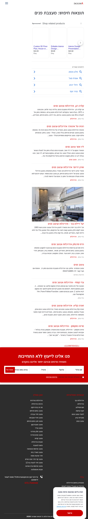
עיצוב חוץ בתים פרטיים (35, 421)
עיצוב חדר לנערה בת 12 (34, 463)
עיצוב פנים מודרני (36, 435)
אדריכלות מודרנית (36, 400)
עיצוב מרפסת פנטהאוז (35, 449)
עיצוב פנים (73, 160)
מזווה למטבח (38, 445)
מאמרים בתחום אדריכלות (75, 483)
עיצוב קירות (39, 438)
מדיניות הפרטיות (51, 377)
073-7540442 (31, 483)
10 (68, 346)
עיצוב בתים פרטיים (36, 411)
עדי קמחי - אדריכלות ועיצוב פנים (68, 282)
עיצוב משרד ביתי (37, 452)
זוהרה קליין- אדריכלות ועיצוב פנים (68, 305)
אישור (69, 513)
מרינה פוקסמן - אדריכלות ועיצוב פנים (66, 326)
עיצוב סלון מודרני (37, 431)
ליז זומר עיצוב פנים (74, 146)
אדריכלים (73, 119)
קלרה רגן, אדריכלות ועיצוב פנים (69, 105)
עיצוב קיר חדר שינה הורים (34, 459)
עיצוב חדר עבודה (37, 414)
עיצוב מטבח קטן (37, 425)
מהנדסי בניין (79, 418)
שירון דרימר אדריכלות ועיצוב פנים (68, 167)
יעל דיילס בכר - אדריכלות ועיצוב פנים (66, 223)
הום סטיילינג (80, 407)
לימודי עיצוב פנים (78, 414)
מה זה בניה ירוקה (37, 407)
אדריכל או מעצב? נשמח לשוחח (73, 486)
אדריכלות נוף (79, 400)
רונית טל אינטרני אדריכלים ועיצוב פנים (65, 126)
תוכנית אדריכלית (37, 442)
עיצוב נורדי (39, 428)
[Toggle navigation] (7, 3)
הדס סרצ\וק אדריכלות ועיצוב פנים (67, 244)
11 (66, 346)
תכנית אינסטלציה (37, 470)
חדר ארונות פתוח (37, 456)
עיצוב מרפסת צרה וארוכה (34, 466)
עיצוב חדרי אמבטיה (36, 418)
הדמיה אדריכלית (37, 404)
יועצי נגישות (80, 411)
